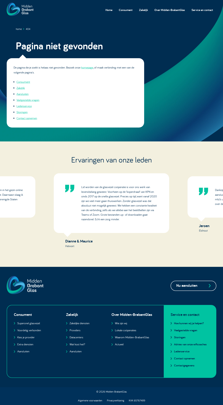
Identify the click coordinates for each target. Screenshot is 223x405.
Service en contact (202, 10)
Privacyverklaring (115, 400)
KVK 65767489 (137, 400)
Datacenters (76, 337)
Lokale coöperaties (125, 330)
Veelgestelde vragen (27, 100)
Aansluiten (22, 94)
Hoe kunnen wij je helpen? (189, 323)
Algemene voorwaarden (90, 400)
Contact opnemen (26, 118)
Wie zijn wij (121, 323)
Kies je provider (26, 337)
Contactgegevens (184, 365)
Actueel (119, 344)
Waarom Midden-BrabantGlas (132, 337)
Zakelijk (143, 10)
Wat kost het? (77, 344)
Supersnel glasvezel (28, 323)
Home (108, 10)
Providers (75, 330)
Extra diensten (25, 344)
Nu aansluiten (186, 285)
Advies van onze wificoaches (190, 344)
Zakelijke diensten (79, 323)
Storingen (22, 112)
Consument (126, 10)
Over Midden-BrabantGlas (169, 10)
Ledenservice (24, 106)
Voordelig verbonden (29, 330)
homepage (87, 67)
